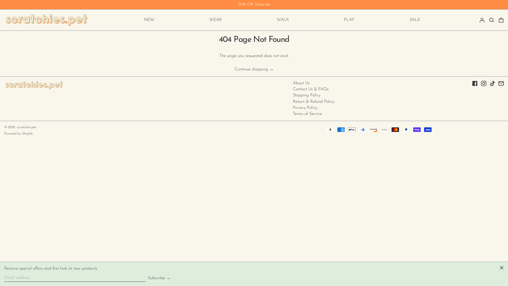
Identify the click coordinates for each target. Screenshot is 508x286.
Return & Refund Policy (313, 102)
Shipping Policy (306, 95)
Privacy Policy (305, 108)
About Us (301, 83)
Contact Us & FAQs (311, 89)
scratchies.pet (26, 127)
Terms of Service (307, 114)
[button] (491, 20)
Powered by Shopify (18, 133)
